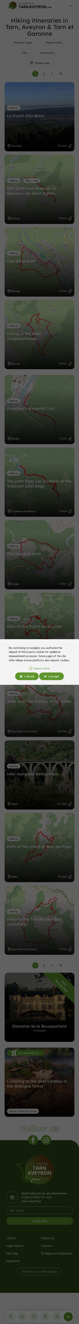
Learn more (41, 668)
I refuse (29, 676)
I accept (53, 676)
